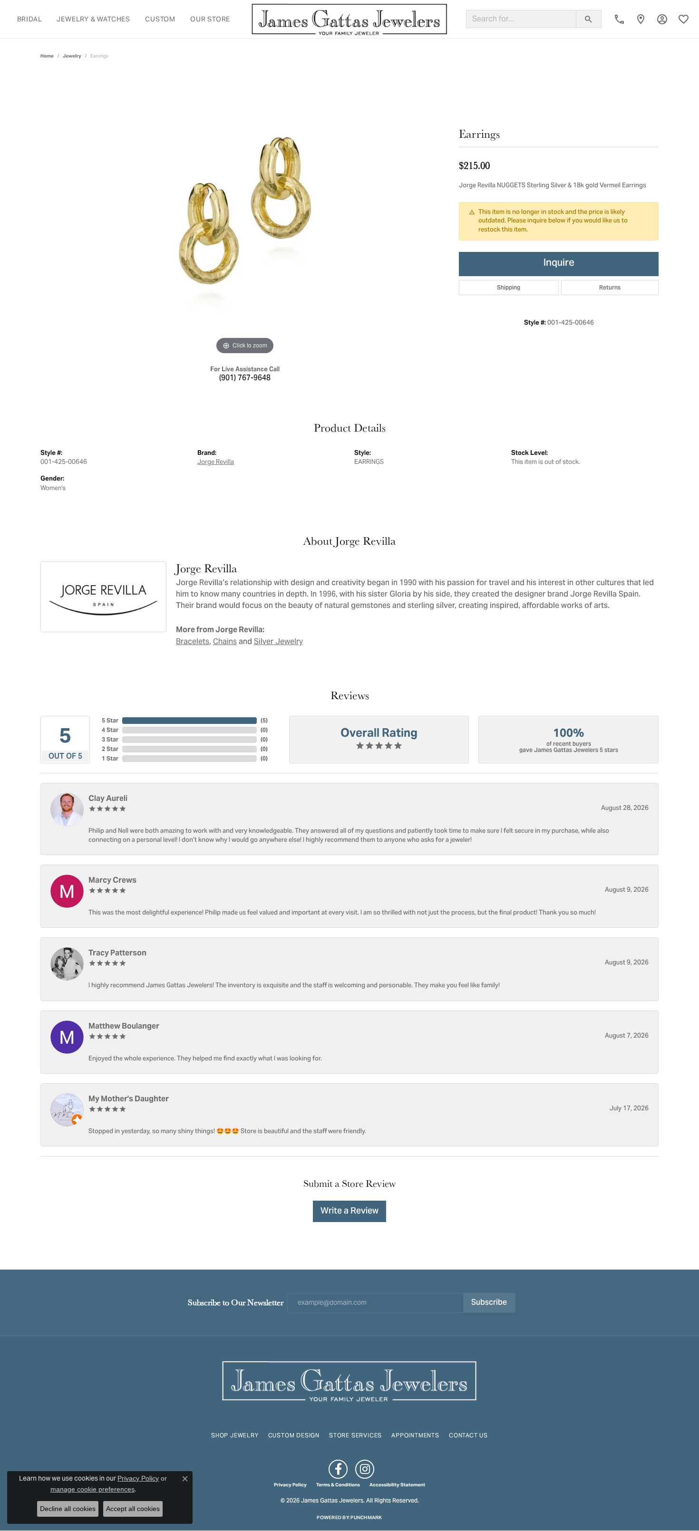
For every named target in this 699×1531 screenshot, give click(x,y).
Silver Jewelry (278, 641)
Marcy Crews (112, 880)
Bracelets (192, 641)
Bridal (29, 19)
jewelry (72, 56)
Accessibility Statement (397, 1485)
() (264, 720)
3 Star (110, 739)
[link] (619, 19)
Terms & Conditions (338, 1485)
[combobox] (521, 19)
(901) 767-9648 (245, 378)
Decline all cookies (68, 1508)
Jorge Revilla (215, 462)
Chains (225, 641)
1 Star (110, 758)
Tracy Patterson (117, 953)
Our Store (210, 19)
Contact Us (468, 1435)
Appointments (415, 1435)
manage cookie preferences (92, 1489)
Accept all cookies (133, 1508)
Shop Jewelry (235, 1435)
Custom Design (294, 1435)
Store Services (355, 1435)
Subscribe (489, 1303)
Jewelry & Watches (93, 19)
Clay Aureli (107, 798)
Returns (610, 287)
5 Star (110, 720)
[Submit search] (589, 19)
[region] (245, 214)
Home (47, 56)
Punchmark (366, 1517)
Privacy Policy (290, 1485)
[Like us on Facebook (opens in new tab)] (338, 1469)
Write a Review (349, 1211)
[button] (662, 19)
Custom (160, 19)
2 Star (110, 748)
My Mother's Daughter (128, 1099)
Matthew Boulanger (123, 1026)
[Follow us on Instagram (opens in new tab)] (364, 1469)
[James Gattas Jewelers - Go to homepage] (349, 1380)
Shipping (508, 287)
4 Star (110, 729)
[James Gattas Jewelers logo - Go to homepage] (349, 19)
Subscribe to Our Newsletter (235, 1302)
